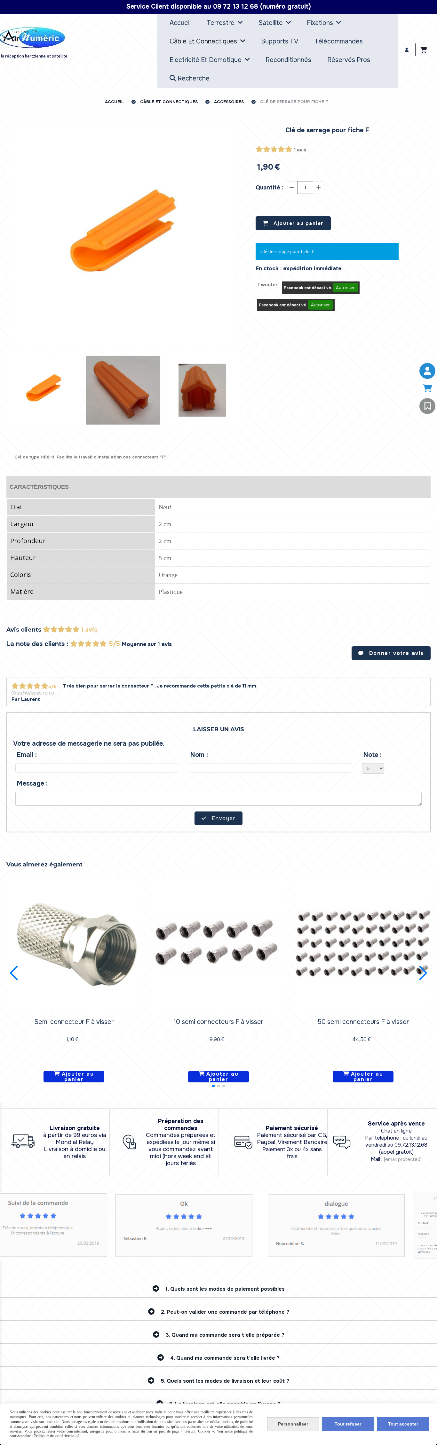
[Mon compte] (427, 371)
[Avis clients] (427, 406)
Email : (27, 755)
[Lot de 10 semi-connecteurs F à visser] (218, 944)
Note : (372, 755)
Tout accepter (403, 1423)
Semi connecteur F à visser (74, 1022)
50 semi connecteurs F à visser (363, 1022)
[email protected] (403, 1159)
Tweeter (267, 284)
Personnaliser (293, 1423)
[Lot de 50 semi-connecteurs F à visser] (363, 944)
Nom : (199, 755)
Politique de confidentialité (56, 1436)
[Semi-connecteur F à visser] (73, 944)
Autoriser (345, 287)
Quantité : (269, 187)
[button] (213, 1086)
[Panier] (427, 388)
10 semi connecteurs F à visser (218, 1022)
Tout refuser (348, 1423)
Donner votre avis (395, 653)
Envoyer (223, 818)
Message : (32, 784)
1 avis (300, 150)
